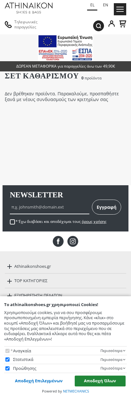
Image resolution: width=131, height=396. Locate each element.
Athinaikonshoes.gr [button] (32, 266)
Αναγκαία (22, 351)
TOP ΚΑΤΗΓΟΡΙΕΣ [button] (30, 280)
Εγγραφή (106, 207)
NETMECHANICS (76, 391)
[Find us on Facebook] (58, 241)
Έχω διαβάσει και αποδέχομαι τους (62, 221)
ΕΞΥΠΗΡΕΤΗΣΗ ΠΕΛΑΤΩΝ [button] (38, 295)
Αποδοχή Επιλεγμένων (39, 381)
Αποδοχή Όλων (100, 381)
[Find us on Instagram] (72, 241)
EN (105, 5)
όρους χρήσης (94, 221)
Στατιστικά (23, 359)
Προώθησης (24, 368)
